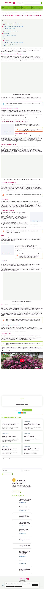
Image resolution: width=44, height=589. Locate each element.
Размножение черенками (10, 35)
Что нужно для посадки (9, 28)
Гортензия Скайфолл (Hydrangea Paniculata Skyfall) (23, 530)
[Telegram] (23, 412)
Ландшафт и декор (27, 421)
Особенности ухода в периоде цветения (13, 42)
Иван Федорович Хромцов (22, 404)
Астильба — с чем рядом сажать (24, 561)
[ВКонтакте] (20, 412)
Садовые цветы (25, 7)
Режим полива (7, 38)
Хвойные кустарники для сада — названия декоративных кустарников (32, 424)
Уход (4, 37)
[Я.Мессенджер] (19, 412)
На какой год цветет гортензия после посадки (24, 516)
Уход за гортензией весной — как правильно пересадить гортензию (24, 508)
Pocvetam (10, 3)
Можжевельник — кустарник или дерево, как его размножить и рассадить (9, 436)
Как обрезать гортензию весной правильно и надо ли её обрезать (24, 569)
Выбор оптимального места (10, 30)
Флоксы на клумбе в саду (24, 545)
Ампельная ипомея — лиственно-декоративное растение (36, 221)
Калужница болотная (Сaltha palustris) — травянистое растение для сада (11, 424)
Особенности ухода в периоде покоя (12, 44)
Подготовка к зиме (8, 45)
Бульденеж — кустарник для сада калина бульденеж (7, 253)
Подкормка (6, 40)
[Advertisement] (22, 383)
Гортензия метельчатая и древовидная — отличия (24, 538)
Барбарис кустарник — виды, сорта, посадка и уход (31, 448)
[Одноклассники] (22, 412)
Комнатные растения (7, 7)
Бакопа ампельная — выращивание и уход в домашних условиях (19, 482)
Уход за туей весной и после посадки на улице (24, 523)
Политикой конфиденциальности (14, 586)
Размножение (6, 33)
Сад (18, 7)
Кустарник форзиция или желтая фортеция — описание (9, 448)
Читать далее (16, 491)
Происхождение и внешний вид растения (12, 22)
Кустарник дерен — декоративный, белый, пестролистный (31, 435)
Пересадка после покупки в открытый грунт (13, 26)
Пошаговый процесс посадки (10, 31)
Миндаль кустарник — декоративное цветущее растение (7, 132)
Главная (3, 584)
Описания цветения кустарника (11, 24)
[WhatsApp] (25, 412)
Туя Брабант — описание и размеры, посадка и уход (25, 500)
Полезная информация (37, 7)
